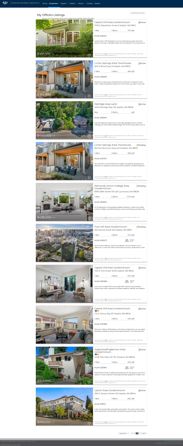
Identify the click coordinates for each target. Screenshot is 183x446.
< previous (122, 433)
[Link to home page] (5, 4)
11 (139, 433)
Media (98, 5)
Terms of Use (168, 441)
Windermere (31, 441)
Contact (89, 3)
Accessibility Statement (162, 443)
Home (44, 3)
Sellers (73, 5)
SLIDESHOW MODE (138, 13)
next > (144, 433)
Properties (54, 5)
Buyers (65, 5)
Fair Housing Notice (176, 443)
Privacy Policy (178, 441)
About (81, 5)
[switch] (89, 54)
